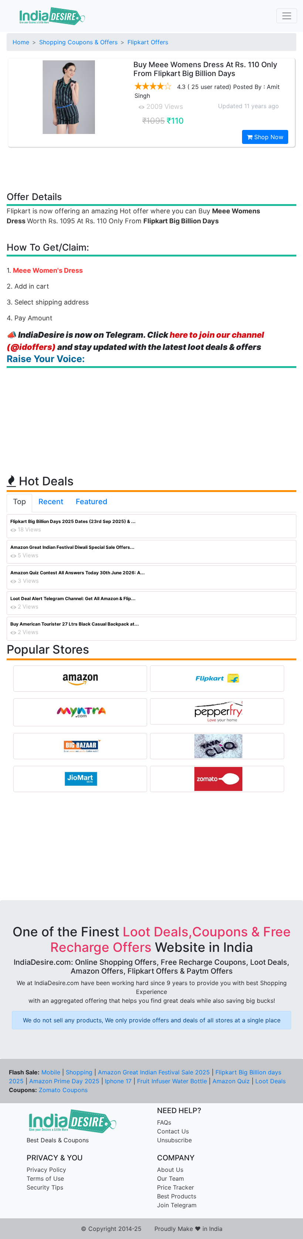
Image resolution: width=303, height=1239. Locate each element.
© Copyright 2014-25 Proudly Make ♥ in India (151, 1228)
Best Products (176, 1196)
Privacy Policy (46, 1169)
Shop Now (267, 137)
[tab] (19, 503)
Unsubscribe (174, 1140)
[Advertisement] (151, 168)
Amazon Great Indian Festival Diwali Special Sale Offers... (72, 547)
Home (21, 42)
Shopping (79, 1072)
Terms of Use (45, 1178)
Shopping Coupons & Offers (78, 42)
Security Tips (45, 1187)
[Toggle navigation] (286, 15)
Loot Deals (270, 1081)
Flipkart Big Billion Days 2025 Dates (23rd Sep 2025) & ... (73, 521)
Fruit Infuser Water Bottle (172, 1081)
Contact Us (173, 1131)
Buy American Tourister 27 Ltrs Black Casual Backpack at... (74, 624)
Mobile (50, 1072)
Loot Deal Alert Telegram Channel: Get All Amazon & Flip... (73, 598)
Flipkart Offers (147, 42)
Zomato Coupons (63, 1090)
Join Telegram (177, 1205)
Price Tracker (175, 1187)
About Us (170, 1169)
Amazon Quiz (231, 1081)
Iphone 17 (118, 1081)
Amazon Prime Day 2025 (64, 1081)
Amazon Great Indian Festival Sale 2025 (154, 1072)
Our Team (170, 1178)
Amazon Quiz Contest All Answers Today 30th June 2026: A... (77, 572)
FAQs (164, 1122)
